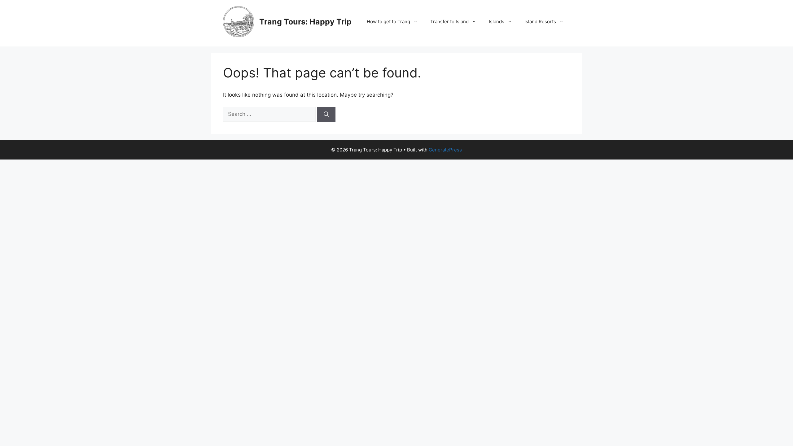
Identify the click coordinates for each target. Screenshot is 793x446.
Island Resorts (540, 21)
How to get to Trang (388, 21)
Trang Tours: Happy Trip (305, 21)
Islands (496, 21)
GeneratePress (445, 150)
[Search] (326, 114)
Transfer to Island (449, 21)
